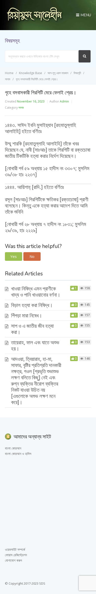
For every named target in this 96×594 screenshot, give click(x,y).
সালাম (21, 107)
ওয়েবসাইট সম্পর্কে (15, 549)
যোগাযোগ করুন (13, 560)
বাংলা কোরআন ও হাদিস (18, 453)
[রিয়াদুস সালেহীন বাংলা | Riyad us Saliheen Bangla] (34, 20)
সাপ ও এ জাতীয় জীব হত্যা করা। (32, 328)
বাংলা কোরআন (13, 448)
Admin (64, 101)
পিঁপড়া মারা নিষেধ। (26, 315)
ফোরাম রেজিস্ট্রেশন (16, 555)
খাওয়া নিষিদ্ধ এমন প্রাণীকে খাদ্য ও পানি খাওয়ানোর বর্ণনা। (35, 291)
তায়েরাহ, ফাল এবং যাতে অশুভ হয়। (35, 345)
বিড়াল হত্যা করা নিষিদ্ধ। (32, 305)
